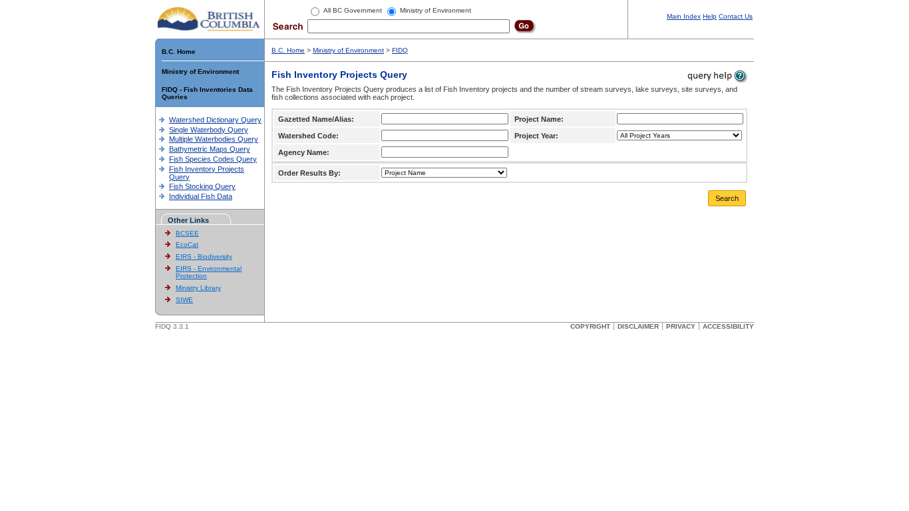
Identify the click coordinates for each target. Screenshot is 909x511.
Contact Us (736, 16)
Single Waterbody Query (208, 130)
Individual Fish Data (200, 196)
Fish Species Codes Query (213, 159)
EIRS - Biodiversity (204, 256)
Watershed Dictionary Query (215, 120)
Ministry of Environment (200, 71)
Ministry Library (198, 287)
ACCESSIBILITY (728, 326)
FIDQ (400, 50)
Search (727, 198)
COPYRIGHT (590, 326)
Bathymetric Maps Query (209, 149)
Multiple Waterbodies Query (213, 139)
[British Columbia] (209, 18)
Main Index (684, 16)
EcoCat (187, 244)
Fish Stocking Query (202, 186)
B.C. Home (179, 51)
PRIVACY (680, 326)
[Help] (716, 76)
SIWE (184, 299)
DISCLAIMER (638, 326)
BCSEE (187, 233)
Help (710, 16)
